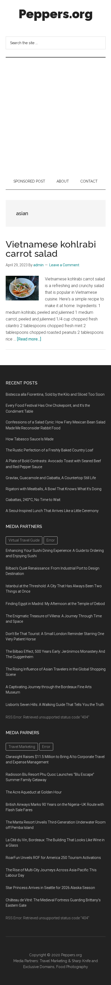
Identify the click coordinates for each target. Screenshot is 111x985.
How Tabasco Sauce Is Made (29, 439)
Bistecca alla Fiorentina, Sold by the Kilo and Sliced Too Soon (55, 394)
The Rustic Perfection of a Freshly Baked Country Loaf (49, 450)
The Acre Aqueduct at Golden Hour (34, 792)
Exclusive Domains (38, 967)
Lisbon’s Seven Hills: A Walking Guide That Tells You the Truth (55, 705)
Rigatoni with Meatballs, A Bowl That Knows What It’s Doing (53, 489)
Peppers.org (56, 14)
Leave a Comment (64, 265)
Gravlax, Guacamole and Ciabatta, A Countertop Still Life (51, 478)
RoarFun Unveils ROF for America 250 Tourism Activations (53, 858)
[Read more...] (29, 339)
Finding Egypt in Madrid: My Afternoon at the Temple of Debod (55, 604)
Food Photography (72, 967)
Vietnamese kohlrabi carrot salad (51, 249)
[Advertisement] (55, 115)
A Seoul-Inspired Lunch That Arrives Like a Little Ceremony (52, 511)
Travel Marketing (53, 961)
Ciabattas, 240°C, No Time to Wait (33, 500)
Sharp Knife (81, 961)
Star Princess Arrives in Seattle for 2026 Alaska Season (50, 888)
